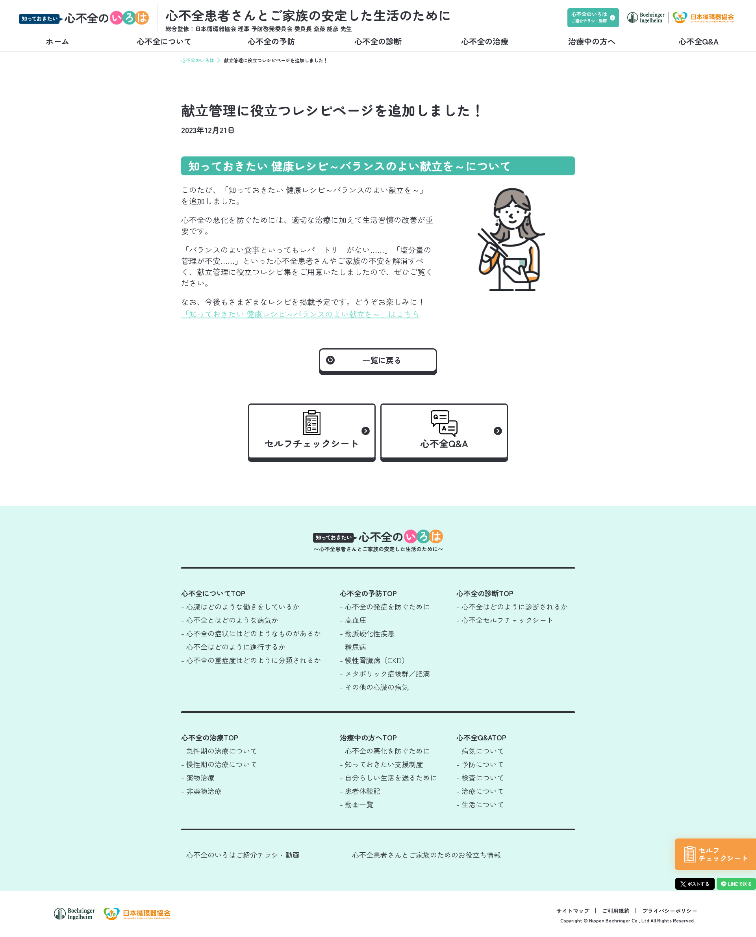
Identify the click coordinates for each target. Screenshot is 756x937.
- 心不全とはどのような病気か (229, 620)
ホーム (57, 41)
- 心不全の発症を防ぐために (385, 606)
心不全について (164, 41)
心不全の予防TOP (368, 593)
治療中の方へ (591, 41)
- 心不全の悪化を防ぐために (385, 751)
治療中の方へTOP (368, 737)
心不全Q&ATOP (481, 737)
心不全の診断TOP (484, 593)
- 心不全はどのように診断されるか (512, 606)
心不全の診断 (378, 41)
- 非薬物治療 (201, 791)
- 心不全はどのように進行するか (233, 646)
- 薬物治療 (198, 777)
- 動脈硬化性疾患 (367, 633)
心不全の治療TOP (209, 737)
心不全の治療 (484, 41)
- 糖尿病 (353, 646)
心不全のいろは (197, 60)
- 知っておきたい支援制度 (381, 764)
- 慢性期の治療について (219, 764)
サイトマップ (572, 911)
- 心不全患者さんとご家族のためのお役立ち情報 (424, 855)
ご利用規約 (616, 911)
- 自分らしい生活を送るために (388, 777)
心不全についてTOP (213, 593)
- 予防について (480, 764)
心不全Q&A (698, 41)
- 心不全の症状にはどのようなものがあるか (251, 633)
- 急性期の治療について (219, 751)
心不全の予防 (271, 41)
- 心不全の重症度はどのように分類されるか (251, 660)
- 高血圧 (353, 620)
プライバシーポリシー (669, 911)
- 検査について (480, 777)
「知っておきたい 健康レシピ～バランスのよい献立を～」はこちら (300, 314)
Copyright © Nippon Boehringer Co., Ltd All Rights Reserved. (627, 920)
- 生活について (480, 804)
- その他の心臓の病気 (374, 687)
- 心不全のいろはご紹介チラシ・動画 (240, 855)
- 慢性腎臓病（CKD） (374, 660)
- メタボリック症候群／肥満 (385, 673)
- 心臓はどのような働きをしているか (240, 606)
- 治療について (480, 791)
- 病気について (480, 751)
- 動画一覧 (356, 804)
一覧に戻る (382, 360)
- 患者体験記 (360, 791)
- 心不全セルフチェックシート (505, 620)
